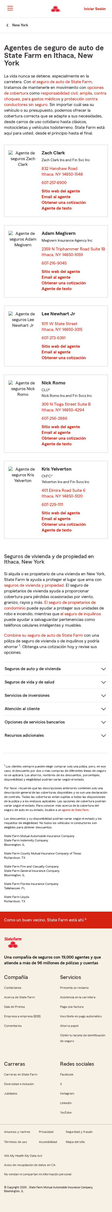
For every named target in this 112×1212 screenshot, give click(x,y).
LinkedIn (65, 1103)
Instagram (67, 1093)
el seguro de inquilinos (80, 614)
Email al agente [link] (56, 197)
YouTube (65, 1112)
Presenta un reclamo (74, 987)
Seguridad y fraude (79, 1131)
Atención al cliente (22, 709)
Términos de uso (15, 1141)
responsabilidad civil (59, 93)
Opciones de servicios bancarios (35, 722)
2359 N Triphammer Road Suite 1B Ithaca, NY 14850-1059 (73, 252)
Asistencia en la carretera (77, 997)
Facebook (66, 1074)
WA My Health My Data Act (23, 1155)
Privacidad (46, 1131)
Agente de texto (56, 208)
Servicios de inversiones (27, 695)
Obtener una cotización (64, 202)
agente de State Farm (75, 810)
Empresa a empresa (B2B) (22, 1016)
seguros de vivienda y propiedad (34, 585)
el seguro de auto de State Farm (62, 82)
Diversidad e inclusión (19, 1084)
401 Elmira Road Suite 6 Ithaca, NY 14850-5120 (64, 493)
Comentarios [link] (13, 1025)
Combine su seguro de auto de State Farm (43, 635)
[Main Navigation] (10, 8)
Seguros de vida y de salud (29, 682)
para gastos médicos (41, 99)
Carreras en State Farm (20, 1074)
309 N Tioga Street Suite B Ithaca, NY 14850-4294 (66, 407)
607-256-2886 (54, 418)
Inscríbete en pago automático (81, 1016)
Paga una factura (71, 1006)
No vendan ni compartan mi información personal (37, 1174)
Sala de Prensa (14, 1006)
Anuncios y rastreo (17, 1131)
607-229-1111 (52, 504)
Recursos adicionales (24, 735)
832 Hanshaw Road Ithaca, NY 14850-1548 (62, 171)
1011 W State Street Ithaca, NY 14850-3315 (62, 327)
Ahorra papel (69, 1025)
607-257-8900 (54, 183)
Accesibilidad (48, 1141)
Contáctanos (12, 987)
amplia (86, 93)
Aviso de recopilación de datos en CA (29, 1165)
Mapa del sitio (75, 1141)
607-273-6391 (54, 338)
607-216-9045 (54, 263)
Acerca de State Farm (19, 997)
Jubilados (10, 1093)
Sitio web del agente (61, 191)
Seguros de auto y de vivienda (33, 669)
